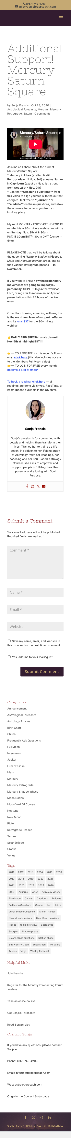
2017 (11, 878)
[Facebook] (27, 486)
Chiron (11, 734)
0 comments (42, 113)
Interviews (14, 753)
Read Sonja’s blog (18, 1024)
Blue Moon (15, 898)
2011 (11, 872)
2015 (49, 872)
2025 (41, 885)
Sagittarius (47, 924)
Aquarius (23, 891)
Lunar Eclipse (16, 766)
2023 (21, 885)
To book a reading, (26, 381)
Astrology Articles (18, 721)
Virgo (23, 951)
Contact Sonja (33, 1096)
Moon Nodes (15, 797)
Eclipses (56, 898)
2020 (40, 878)
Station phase (45, 937)
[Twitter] (38, 486)
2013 (30, 872)
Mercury (43, 109)
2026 (51, 885)
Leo (49, 905)
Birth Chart (14, 727)
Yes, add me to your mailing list (32, 657)
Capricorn (42, 898)
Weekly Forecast (39, 951)
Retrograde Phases (19, 829)
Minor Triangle (47, 911)
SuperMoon (39, 944)
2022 (12, 885)
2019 (31, 878)
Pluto (10, 823)
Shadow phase (29, 931)
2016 (59, 872)
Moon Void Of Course (21, 804)
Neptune (12, 810)
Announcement (17, 708)
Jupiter (11, 759)
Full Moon (13, 746)
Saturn (27, 113)
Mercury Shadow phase (22, 791)
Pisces (12, 924)
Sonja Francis (20, 105)
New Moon (14, 817)
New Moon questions (47, 918)
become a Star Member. (22, 369)
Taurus (13, 951)
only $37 (23, 321)
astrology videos (51, 891)
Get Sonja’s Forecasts (21, 1012)
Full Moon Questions (20, 905)
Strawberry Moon (19, 944)
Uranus (12, 849)
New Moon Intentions (20, 918)
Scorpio (13, 931)
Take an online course (21, 1001)
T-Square (55, 944)
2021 (50, 878)
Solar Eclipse (15, 842)
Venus (11, 855)
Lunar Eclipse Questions (22, 911)
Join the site (15, 973)
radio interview (28, 924)
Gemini (39, 905)
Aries (35, 891)
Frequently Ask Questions (24, 740)
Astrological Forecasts (21, 109)
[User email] (43, 486)
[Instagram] (32, 486)
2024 (31, 885)
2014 (40, 872)
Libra (58, 905)
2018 (21, 878)
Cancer (29, 898)
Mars (10, 772)
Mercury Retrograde (20, 785)
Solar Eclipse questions (21, 937)
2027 (12, 891)
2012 (21, 872)
